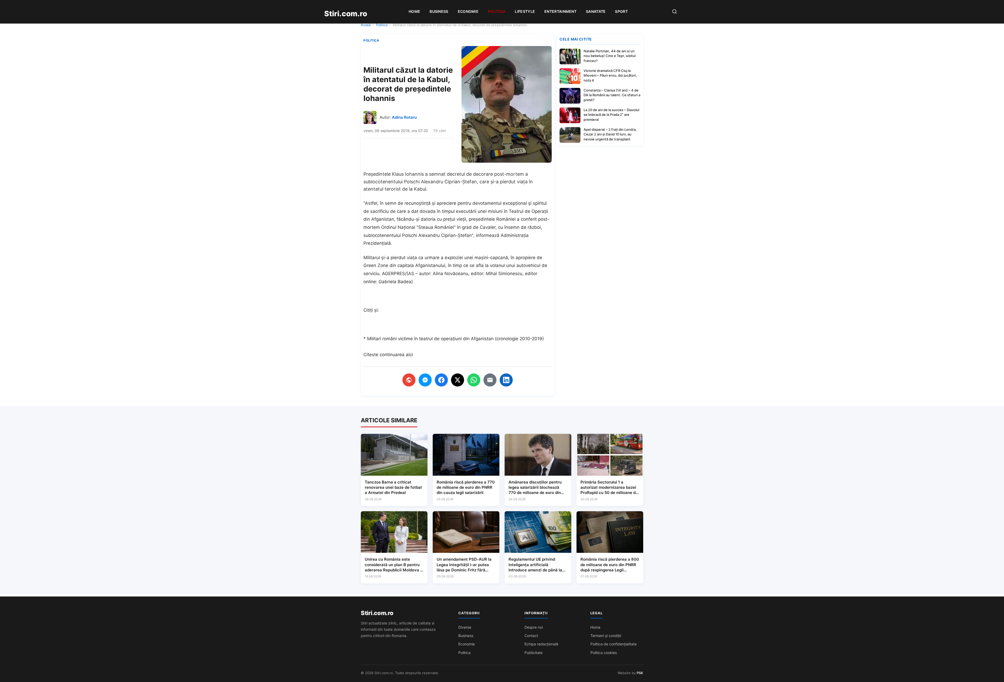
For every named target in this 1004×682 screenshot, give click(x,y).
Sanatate (596, 11)
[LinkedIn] (506, 380)
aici (409, 354)
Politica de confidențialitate (613, 644)
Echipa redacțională (541, 644)
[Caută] (674, 12)
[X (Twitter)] (457, 380)
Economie (468, 11)
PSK (640, 673)
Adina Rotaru (404, 117)
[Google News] (408, 380)
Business (439, 11)
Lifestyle (525, 11)
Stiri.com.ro (377, 613)
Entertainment (560, 11)
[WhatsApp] (473, 380)
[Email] (490, 380)
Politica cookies (603, 652)
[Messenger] (425, 380)
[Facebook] (441, 380)
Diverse (464, 627)
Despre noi (533, 627)
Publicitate (533, 652)
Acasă (365, 25)
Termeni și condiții (605, 635)
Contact (531, 635)
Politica (496, 11)
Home (414, 11)
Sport (621, 11)
